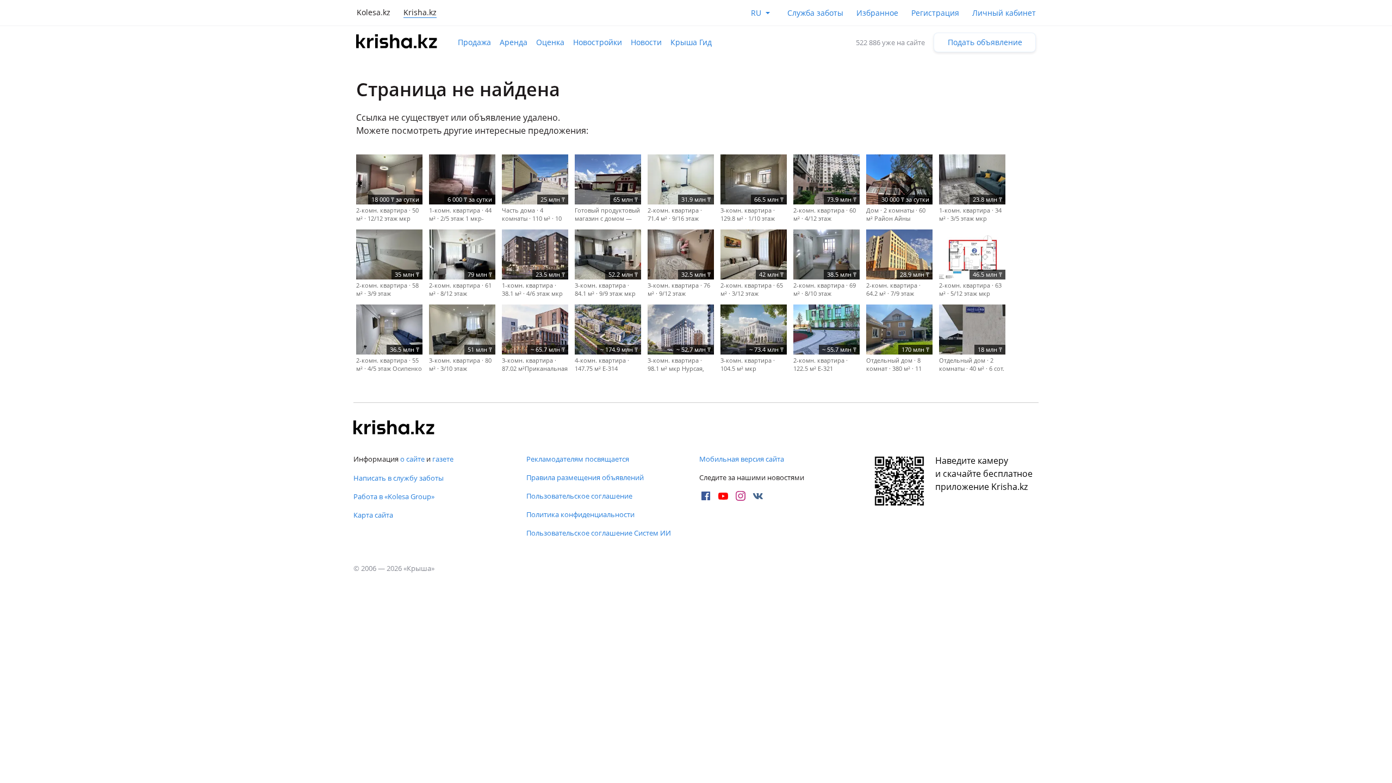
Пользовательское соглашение (579, 496)
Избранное (877, 13)
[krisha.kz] (394, 428)
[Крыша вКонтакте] (758, 495)
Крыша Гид (691, 42)
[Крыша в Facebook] (705, 495)
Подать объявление (985, 42)
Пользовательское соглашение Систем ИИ (598, 533)
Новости (646, 42)
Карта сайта (373, 515)
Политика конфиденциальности (580, 514)
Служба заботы (815, 13)
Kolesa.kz (373, 12)
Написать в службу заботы (398, 478)
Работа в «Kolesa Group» (393, 496)
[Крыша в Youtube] (723, 495)
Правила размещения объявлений (585, 477)
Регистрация (935, 13)
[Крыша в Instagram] (740, 495)
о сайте (412, 459)
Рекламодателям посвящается (577, 459)
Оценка (550, 42)
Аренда (513, 42)
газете (442, 459)
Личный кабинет (1004, 13)
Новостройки (597, 42)
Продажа (474, 42)
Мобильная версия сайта (741, 459)
